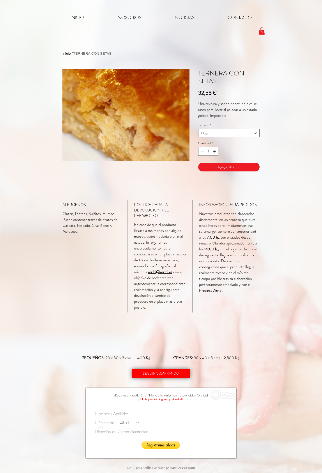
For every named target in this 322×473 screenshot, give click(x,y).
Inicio (66, 53)
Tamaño (204, 125)
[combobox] (229, 133)
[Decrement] (202, 151)
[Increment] (215, 151)
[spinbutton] (208, 151)
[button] (262, 31)
